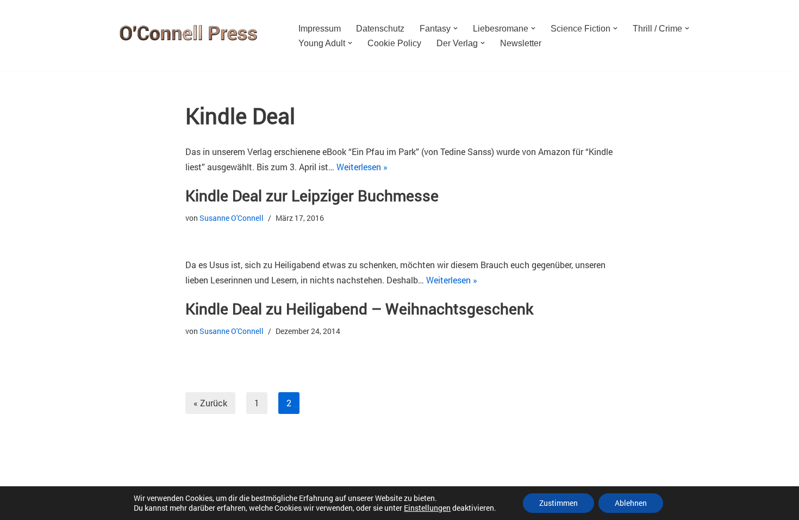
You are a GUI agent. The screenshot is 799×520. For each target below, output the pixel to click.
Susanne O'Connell (231, 218)
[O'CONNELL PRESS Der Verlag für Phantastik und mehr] (185, 35)
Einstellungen (427, 508)
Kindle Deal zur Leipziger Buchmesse (312, 195)
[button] (455, 28)
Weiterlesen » (362, 166)
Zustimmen (558, 503)
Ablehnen (631, 503)
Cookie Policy (394, 43)
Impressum (319, 28)
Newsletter (520, 43)
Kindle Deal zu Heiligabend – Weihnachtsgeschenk (359, 309)
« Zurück (210, 402)
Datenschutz (380, 28)
